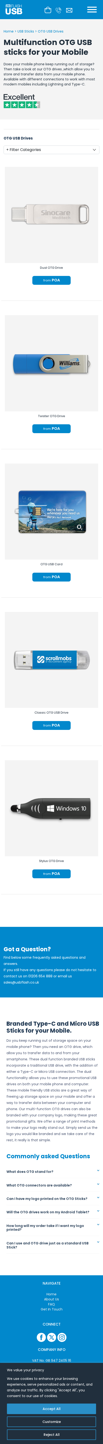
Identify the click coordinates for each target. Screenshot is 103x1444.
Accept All (52, 1408)
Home (9, 31)
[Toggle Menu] (92, 9)
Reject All (52, 1434)
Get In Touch (52, 1309)
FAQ (51, 1304)
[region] (51, 1403)
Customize (51, 1421)
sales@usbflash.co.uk (21, 982)
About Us (51, 1299)
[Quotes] (49, 9)
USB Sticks (25, 31)
